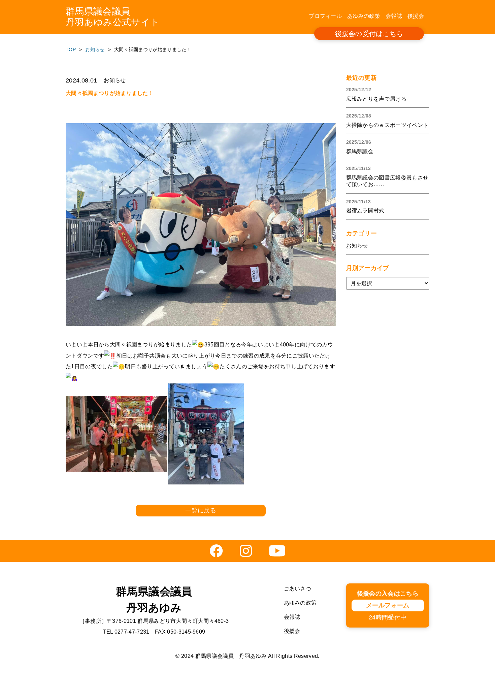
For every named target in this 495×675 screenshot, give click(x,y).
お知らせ (357, 245)
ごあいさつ (297, 589)
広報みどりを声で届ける (376, 99)
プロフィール (325, 16)
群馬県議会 (360, 151)
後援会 (415, 16)
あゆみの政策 (363, 16)
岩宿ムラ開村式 (365, 210)
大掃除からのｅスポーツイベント (387, 125)
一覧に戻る (200, 510)
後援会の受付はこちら (369, 33)
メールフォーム (387, 605)
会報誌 (394, 16)
